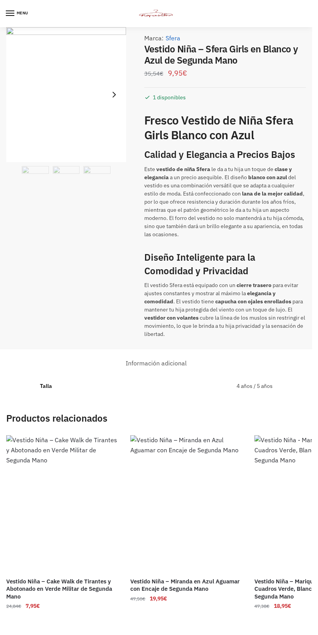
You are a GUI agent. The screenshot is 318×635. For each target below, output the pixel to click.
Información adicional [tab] (156, 363)
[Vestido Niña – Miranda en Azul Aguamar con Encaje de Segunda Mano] (186, 503)
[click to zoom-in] (66, 94)
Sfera (173, 38)
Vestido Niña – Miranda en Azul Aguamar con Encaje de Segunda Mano (185, 585)
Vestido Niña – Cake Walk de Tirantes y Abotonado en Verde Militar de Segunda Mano (59, 589)
